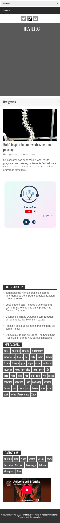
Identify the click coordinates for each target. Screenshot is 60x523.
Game (7, 363)
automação (9, 357)
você (6, 394)
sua (28, 388)
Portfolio (8, 465)
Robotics (19, 382)
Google (15, 363)
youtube (35, 18)
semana (47, 382)
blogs (23, 459)
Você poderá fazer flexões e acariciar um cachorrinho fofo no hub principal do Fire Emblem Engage (29, 307)
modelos (8, 369)
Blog (16, 459)
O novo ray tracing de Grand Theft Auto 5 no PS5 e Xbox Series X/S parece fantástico (30, 336)
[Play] (26, 222)
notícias (26, 369)
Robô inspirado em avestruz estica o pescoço (28, 147)
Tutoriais (43, 465)
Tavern (35, 388)
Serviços (19, 465)
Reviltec (32, 28)
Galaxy (48, 357)
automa (25, 351)
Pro (44, 376)
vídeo (13, 394)
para (6, 376)
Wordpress (23, 394)
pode (20, 376)
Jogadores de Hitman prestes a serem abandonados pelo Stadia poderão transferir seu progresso (31, 295)
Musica (41, 459)
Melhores (47, 363)
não (47, 369)
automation (37, 351)
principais (35, 376)
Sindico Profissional (49, 515)
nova (34, 369)
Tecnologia (16, 154)
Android (16, 351)
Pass (13, 376)
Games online (35, 517)
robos (51, 376)
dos (26, 357)
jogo (23, 363)
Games (31, 459)
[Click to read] (30, 125)
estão (40, 357)
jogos (30, 363)
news (49, 459)
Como (20, 357)
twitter (23, 18)
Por (26, 376)
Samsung (36, 382)
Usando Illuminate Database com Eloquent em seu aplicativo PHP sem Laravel (30, 318)
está (33, 357)
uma (43, 388)
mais (37, 363)
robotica (8, 382)
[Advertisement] (30, 66)
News (17, 369)
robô (28, 382)
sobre (21, 388)
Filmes (36, 515)
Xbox (33, 394)
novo (41, 369)
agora (7, 351)
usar (49, 388)
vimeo (29, 18)
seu (14, 388)
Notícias (21, 517)
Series (7, 388)
